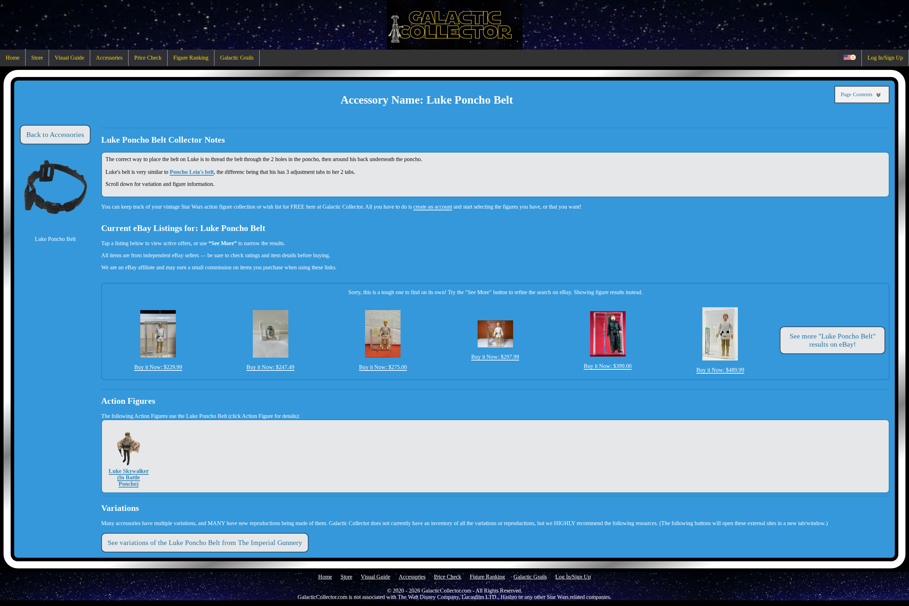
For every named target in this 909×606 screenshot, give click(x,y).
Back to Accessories (55, 134)
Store (37, 58)
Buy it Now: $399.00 (608, 366)
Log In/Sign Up (885, 58)
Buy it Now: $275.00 (383, 367)
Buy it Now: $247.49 (270, 367)
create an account (432, 207)
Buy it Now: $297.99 (495, 357)
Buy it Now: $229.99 (158, 367)
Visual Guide (69, 58)
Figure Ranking (190, 58)
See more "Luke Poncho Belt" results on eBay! (833, 340)
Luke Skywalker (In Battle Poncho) (129, 477)
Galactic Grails (237, 58)
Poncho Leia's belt (192, 172)
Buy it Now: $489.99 (720, 370)
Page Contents (857, 94)
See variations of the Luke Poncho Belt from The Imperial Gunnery (205, 542)
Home (13, 58)
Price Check (148, 58)
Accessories (109, 58)
